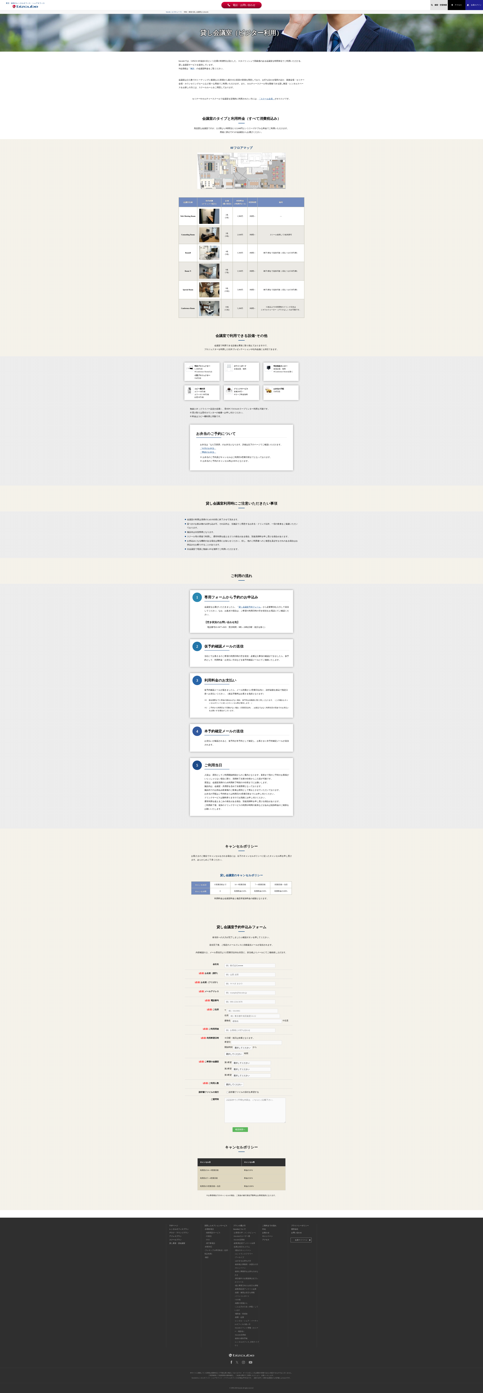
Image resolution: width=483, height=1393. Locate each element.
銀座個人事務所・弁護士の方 (246, 1264)
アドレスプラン (175, 1236)
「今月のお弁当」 (208, 448)
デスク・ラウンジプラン (179, 1233)
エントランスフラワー (244, 1254)
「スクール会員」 (267, 99)
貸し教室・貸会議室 (177, 1243)
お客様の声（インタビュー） (245, 1233)
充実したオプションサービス (215, 1226)
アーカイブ (239, 1257)
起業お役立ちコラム (242, 1247)
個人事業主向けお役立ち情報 (246, 1285)
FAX (208, 1240)
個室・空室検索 (440, 5)
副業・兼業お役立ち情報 (245, 1293)
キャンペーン (240, 1268)
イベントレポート (242, 1296)
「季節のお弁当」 (208, 452)
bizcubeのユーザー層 (242, 1236)
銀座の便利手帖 (241, 1338)
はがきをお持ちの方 (243, 1261)
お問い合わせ (296, 1233)
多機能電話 (209, 1229)
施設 (207, 1257)
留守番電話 (210, 1243)
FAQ (264, 1229)
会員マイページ (301, 1240)
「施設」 (192, 68)
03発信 (209, 1236)
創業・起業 (239, 1317)
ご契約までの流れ (269, 1226)
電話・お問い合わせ (242, 5)
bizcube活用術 (239, 1240)
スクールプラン (175, 1240)
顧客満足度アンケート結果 (244, 1243)
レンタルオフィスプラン (179, 1229)
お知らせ (265, 1233)
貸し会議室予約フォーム (250, 607)
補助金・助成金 (241, 1314)
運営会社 (294, 1229)
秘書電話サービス (213, 1233)
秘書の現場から (241, 1303)
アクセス (457, 5)
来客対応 (208, 1247)
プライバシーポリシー (300, 1226)
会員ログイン (475, 5)
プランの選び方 (239, 1226)
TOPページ (173, 1226)
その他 (237, 1300)
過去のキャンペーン (243, 1250)
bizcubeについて (239, 1229)
